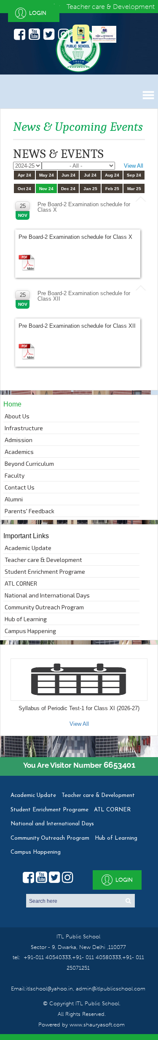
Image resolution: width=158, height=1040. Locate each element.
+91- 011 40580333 (96, 957)
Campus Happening (30, 630)
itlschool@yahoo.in (49, 988)
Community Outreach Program (44, 607)
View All (133, 166)
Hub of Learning (26, 618)
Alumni (14, 499)
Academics (19, 451)
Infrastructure (24, 427)
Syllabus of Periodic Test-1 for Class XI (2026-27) (79, 708)
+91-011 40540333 (47, 957)
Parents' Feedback (29, 510)
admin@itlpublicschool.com (109, 988)
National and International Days (47, 595)
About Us (17, 416)
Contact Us (20, 487)
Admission (18, 439)
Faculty (14, 475)
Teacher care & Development (43, 559)
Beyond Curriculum (29, 463)
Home (12, 404)
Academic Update (28, 547)
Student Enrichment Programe (45, 571)
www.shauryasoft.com (97, 1024)
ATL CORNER (21, 583)
